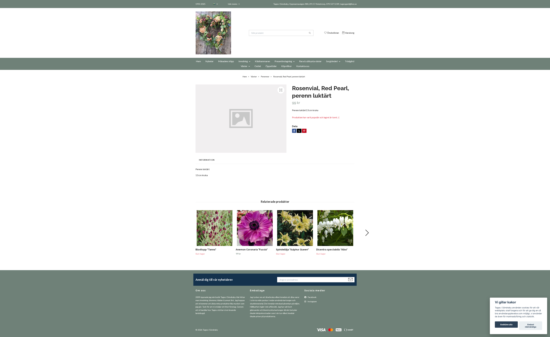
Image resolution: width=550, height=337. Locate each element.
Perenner (265, 76)
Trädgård (349, 61)
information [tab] (207, 160)
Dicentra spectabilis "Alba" (331, 249)
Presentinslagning (283, 61)
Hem (198, 61)
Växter (244, 66)
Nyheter (209, 61)
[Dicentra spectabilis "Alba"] (335, 228)
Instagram (312, 301)
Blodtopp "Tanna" (206, 249)
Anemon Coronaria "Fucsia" (252, 249)
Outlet (258, 66)
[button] (367, 233)
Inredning (243, 61)
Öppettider (271, 66)
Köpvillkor (286, 66)
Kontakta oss (302, 66)
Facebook (311, 297)
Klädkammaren (262, 61)
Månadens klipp (226, 61)
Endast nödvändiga (530, 325)
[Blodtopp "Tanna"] (215, 228)
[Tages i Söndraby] (235, 33)
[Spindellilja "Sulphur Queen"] (295, 228)
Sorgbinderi (332, 61)
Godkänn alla (506, 324)
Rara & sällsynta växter (310, 61)
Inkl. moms (233, 4)
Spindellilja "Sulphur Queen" (292, 249)
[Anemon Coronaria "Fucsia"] (255, 228)
